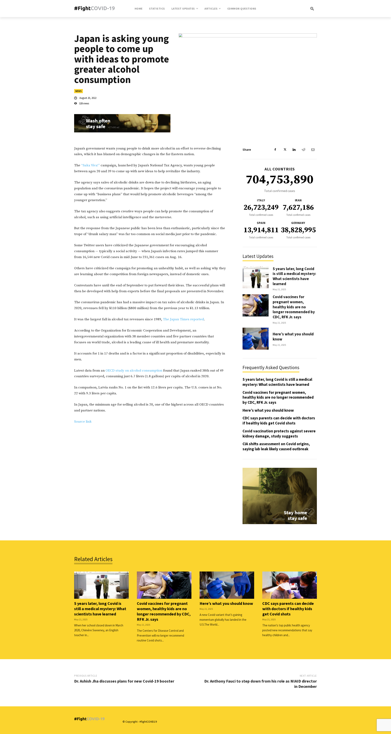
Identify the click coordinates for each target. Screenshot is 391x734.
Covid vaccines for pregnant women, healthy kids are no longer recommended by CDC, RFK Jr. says (294, 306)
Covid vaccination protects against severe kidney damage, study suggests (279, 433)
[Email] (313, 150)
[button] (295, 8)
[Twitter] (285, 150)
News (78, 91)
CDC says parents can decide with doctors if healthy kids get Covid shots (279, 420)
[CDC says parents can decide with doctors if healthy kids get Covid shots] (289, 585)
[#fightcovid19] (95, 8)
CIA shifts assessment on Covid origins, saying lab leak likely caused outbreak (276, 446)
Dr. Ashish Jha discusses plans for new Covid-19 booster (124, 681)
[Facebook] (275, 150)
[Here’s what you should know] (256, 339)
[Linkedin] (294, 150)
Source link (83, 421)
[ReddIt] (303, 150)
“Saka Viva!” (90, 165)
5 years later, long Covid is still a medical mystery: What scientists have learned (294, 276)
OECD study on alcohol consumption (134, 370)
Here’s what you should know (268, 410)
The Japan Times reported (183, 319)
